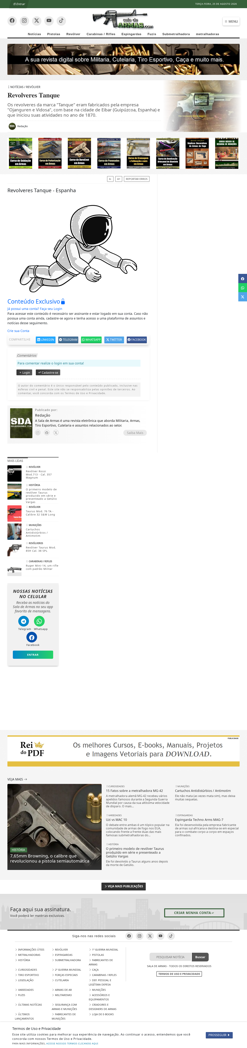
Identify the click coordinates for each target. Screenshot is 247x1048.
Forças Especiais (66, 975)
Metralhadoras (28, 955)
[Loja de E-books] (123, 153)
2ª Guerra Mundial (67, 969)
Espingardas (131, 34)
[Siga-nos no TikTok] (61, 21)
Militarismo (63, 995)
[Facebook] (47, 432)
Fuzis (152, 34)
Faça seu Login (51, 308)
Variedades (25, 989)
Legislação (25, 980)
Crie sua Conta (18, 331)
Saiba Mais (135, 433)
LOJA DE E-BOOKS (102, 1014)
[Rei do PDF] (33, 689)
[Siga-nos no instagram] (49, 21)
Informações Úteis (30, 949)
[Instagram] (38, 432)
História (23, 960)
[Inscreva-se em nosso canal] (24, 21)
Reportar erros (137, 179)
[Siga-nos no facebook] (12, 21)
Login (26, 373)
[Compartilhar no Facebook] (242, 278)
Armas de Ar (63, 989)
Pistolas (53, 34)
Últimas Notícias (29, 1004)
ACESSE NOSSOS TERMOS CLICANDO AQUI (72, 1043)
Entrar (20, 4)
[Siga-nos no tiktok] (171, 936)
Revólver (73, 34)
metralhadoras (207, 34)
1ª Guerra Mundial (104, 949)
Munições (98, 989)
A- (110, 179)
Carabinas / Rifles (101, 34)
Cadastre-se (49, 373)
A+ (118, 179)
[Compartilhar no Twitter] (242, 296)
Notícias (34, 34)
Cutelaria (61, 980)
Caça (95, 969)
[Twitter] (56, 432)
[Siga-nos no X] (36, 21)
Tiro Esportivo (28, 975)
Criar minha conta (192, 913)
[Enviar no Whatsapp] (242, 287)
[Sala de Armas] (123, 19)
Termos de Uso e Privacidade (179, 974)
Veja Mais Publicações (125, 886)
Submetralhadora (176, 34)
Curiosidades (27, 969)
